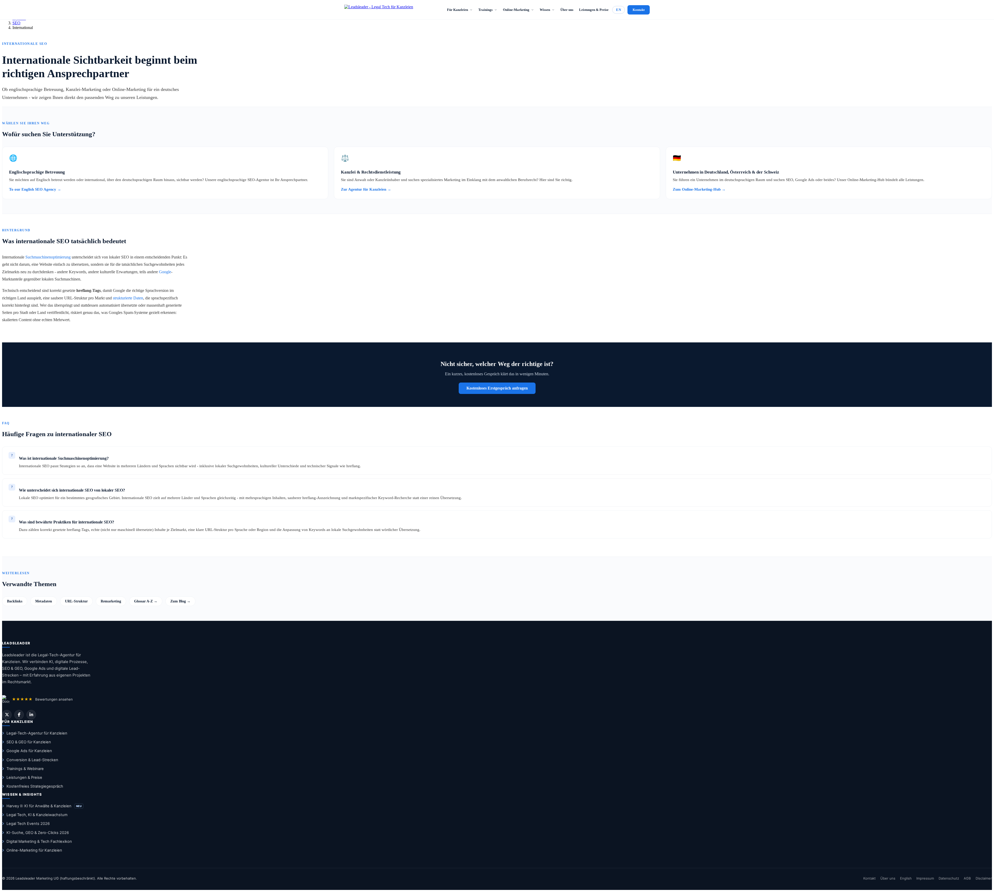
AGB (967, 878)
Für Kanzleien (457, 10)
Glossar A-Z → (145, 601)
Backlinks (14, 601)
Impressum (925, 878)
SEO (16, 23)
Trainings (485, 10)
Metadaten (43, 601)
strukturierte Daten (128, 298)
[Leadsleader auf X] (7, 715)
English (906, 878)
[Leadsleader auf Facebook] (19, 715)
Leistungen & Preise (594, 10)
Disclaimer (984, 878)
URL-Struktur (76, 601)
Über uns (566, 10)
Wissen (545, 10)
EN (618, 10)
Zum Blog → (180, 601)
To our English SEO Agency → (35, 189)
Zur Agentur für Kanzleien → (366, 189)
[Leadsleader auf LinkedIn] (31, 715)
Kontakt (639, 10)
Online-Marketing (516, 10)
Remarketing (111, 601)
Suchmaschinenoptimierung (48, 257)
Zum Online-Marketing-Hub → (699, 189)
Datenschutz (949, 878)
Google (165, 272)
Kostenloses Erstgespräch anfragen (497, 388)
